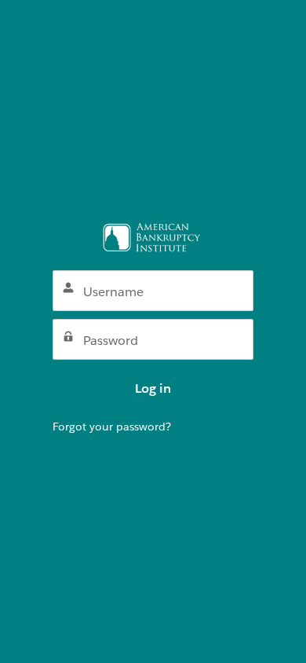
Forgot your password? (112, 426)
